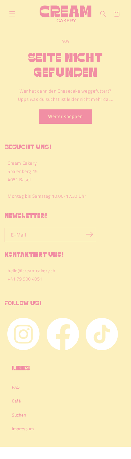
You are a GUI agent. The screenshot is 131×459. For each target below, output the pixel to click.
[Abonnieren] (89, 234)
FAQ (16, 387)
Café (16, 401)
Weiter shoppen (65, 116)
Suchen (19, 415)
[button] (12, 13)
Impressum (23, 428)
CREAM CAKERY (28, 456)
